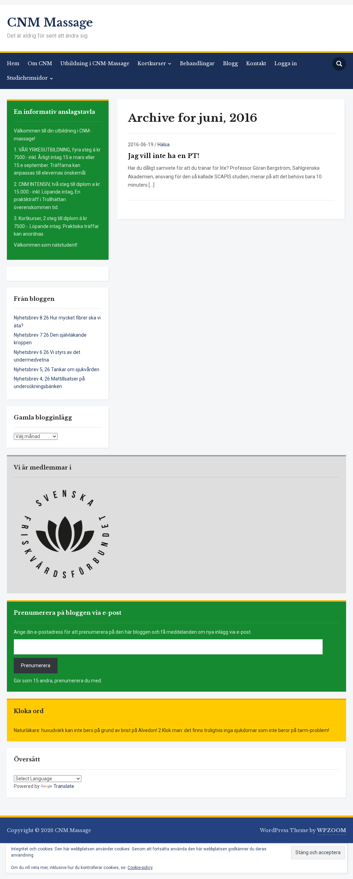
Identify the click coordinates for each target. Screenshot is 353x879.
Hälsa (164, 144)
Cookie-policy (140, 867)
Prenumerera (35, 665)
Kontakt (256, 63)
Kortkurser (152, 63)
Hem (13, 63)
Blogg (230, 63)
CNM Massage (50, 23)
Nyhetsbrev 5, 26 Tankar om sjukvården (56, 369)
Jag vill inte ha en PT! (163, 156)
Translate (63, 786)
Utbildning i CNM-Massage (94, 63)
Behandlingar (197, 63)
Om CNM (40, 63)
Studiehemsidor (27, 78)
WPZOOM (331, 830)
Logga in (285, 63)
